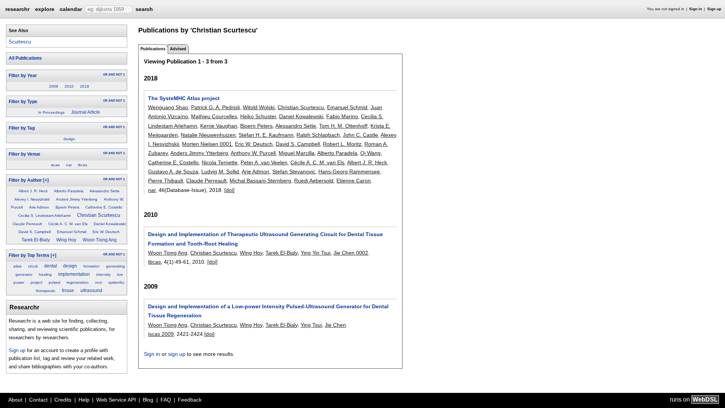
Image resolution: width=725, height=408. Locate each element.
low (120, 274)
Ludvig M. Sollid (220, 171)
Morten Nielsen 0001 (207, 144)
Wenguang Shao (168, 107)
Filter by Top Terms (29, 255)
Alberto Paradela (68, 191)
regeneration (77, 282)
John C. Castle (360, 135)
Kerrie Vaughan (218, 126)
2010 (69, 86)
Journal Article (85, 112)
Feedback (190, 400)
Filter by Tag (22, 128)
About (15, 400)
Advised (178, 48)
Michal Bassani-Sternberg (260, 181)
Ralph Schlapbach (318, 135)
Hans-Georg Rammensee (349, 171)
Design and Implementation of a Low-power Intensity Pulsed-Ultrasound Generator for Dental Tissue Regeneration (268, 310)
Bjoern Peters (67, 207)
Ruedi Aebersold (313, 181)
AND (111, 74)
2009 (53, 86)
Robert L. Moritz (342, 144)
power (19, 282)
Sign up (714, 9)
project (36, 282)
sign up (176, 354)
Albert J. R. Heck (33, 191)
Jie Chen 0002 (350, 253)
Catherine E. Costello (103, 207)
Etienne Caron (353, 181)
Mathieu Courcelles (214, 116)
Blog (148, 400)
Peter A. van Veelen (264, 162)
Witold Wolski (259, 107)
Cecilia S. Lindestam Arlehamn (44, 215)
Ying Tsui (311, 325)
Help (84, 400)
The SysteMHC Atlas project (184, 98)
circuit (33, 266)
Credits (62, 400)
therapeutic (46, 291)
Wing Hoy (66, 240)
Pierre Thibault (165, 181)
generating (115, 266)
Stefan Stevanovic (293, 171)
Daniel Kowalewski (110, 224)
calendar (71, 9)
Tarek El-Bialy (36, 240)
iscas (55, 165)
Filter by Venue (24, 154)
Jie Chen (335, 325)
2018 (84, 86)
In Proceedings (51, 112)
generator (23, 274)
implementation (74, 274)
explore (44, 9)
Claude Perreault (27, 224)
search (144, 9)
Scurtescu (20, 42)
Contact (38, 400)
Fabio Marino (342, 116)
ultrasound (91, 290)
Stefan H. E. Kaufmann (266, 135)
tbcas (82, 165)
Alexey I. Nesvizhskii (31, 199)
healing (45, 274)
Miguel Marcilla (297, 153)
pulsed (54, 282)
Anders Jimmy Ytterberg (76, 199)
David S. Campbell (35, 232)
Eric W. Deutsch (106, 232)
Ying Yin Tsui (315, 253)
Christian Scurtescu (98, 215)
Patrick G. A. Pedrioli (215, 107)
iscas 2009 (161, 334)
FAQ (165, 400)
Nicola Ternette (220, 162)
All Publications (25, 58)
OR (105, 74)
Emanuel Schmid (71, 232)
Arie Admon (39, 207)
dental (50, 266)
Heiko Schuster (258, 116)
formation (91, 266)
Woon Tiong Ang (100, 240)
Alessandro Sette (104, 191)
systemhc (116, 282)
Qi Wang (370, 153)
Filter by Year (23, 75)
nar (69, 165)
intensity (103, 274)
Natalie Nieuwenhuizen (208, 135)
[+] (46, 180)
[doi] (229, 190)
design (69, 139)
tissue (68, 290)
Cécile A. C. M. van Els (68, 224)
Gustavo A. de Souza (173, 171)
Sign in (695, 9)
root (98, 282)
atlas (17, 266)
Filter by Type (23, 101)
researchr (17, 8)
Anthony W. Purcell (253, 153)
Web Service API (116, 400)
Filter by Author (25, 180)
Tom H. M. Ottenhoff (343, 126)
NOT (119, 74)
